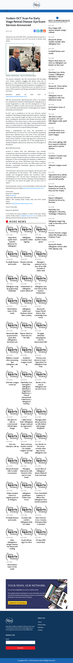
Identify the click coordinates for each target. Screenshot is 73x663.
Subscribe (20, 648)
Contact (40, 630)
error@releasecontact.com (28, 216)
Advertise (40, 627)
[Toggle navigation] (6, 11)
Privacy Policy (42, 625)
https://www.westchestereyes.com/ (16, 96)
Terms (40, 622)
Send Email (12, 195)
